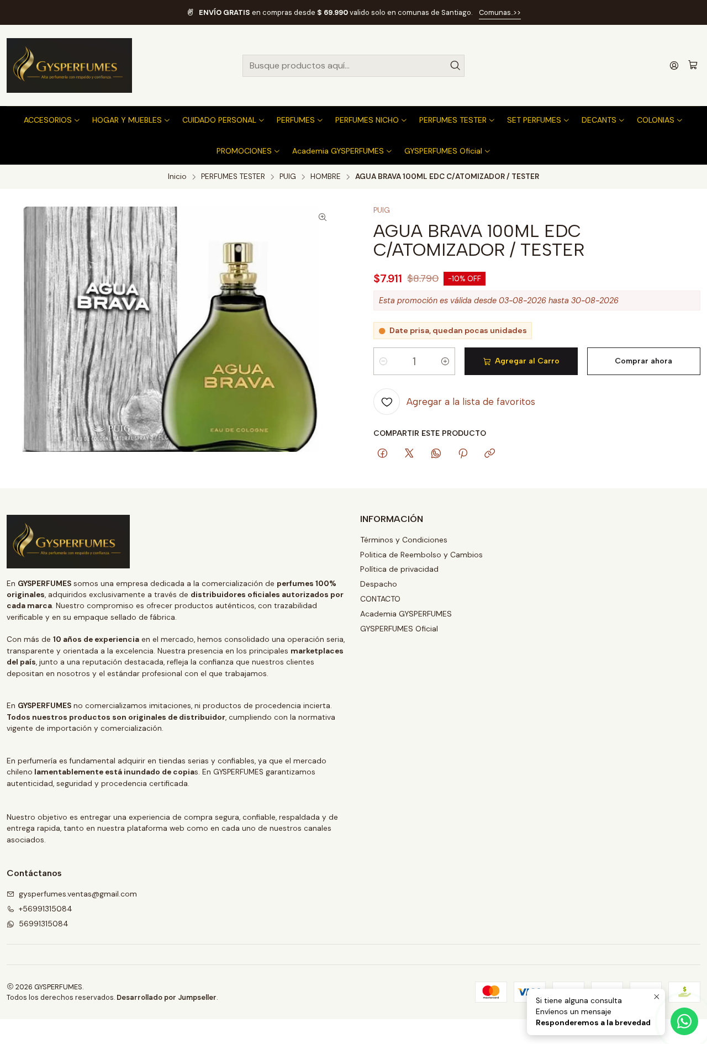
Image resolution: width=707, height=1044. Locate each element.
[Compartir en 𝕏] (409, 454)
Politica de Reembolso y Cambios (421, 555)
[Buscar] (455, 66)
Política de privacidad (399, 569)
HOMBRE (325, 177)
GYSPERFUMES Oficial (399, 629)
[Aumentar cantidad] (445, 361)
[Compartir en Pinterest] (462, 454)
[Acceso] (674, 65)
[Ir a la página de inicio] (69, 65)
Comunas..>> (500, 12)
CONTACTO (380, 599)
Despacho (378, 584)
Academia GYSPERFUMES (406, 614)
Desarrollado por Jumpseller (167, 997)
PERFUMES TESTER (233, 177)
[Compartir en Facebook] (382, 454)
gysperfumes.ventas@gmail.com (78, 894)
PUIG (287, 177)
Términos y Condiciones (403, 540)
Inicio (177, 177)
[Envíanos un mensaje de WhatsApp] (684, 1021)
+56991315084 (45, 909)
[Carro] (692, 65)
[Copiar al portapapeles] (490, 454)
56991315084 (43, 924)
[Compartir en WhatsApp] (436, 454)
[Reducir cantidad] (383, 361)
